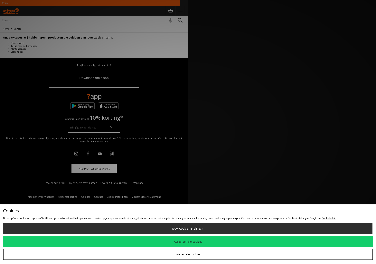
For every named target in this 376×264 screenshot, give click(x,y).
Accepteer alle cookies (188, 241)
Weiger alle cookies (188, 254)
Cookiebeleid (329, 218)
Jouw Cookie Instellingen (187, 228)
